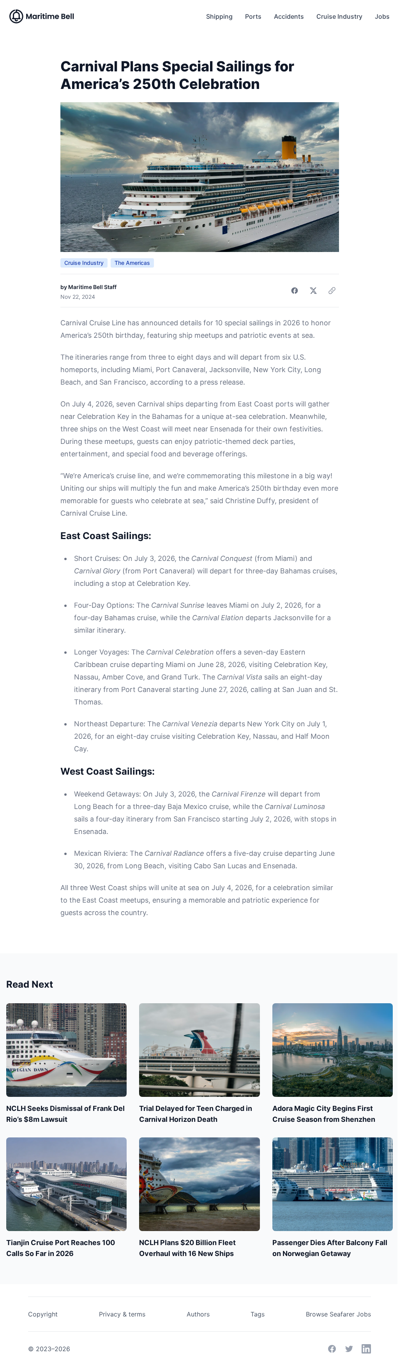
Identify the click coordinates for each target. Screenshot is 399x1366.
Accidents (289, 16)
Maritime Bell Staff (92, 287)
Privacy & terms (122, 1314)
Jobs (382, 16)
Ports (253, 16)
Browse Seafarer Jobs (338, 1314)
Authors (198, 1314)
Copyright (43, 1314)
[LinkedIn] (366, 1349)
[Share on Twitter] (313, 291)
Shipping (219, 16)
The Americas (132, 262)
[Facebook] (332, 1349)
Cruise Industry (339, 16)
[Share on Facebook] (295, 291)
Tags (258, 1314)
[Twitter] (349, 1349)
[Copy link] (332, 291)
